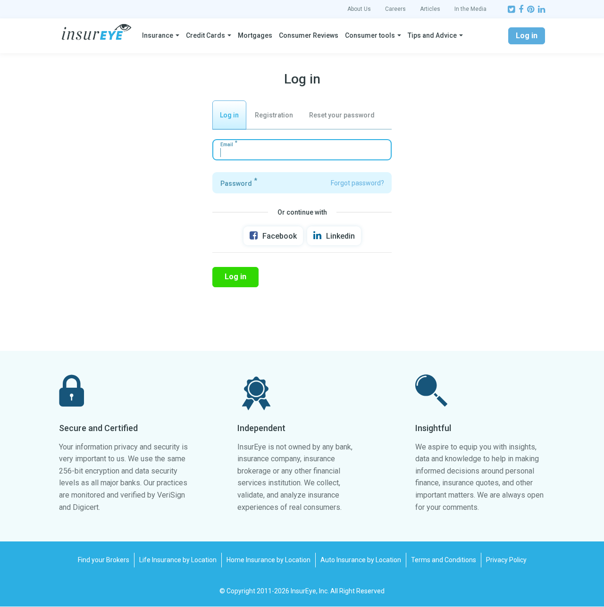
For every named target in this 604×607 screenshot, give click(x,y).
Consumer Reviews (308, 35)
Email (226, 144)
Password (236, 183)
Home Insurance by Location (268, 560)
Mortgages (255, 35)
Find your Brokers (103, 560)
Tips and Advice (432, 35)
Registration (274, 115)
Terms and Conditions (443, 560)
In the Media (470, 9)
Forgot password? (357, 183)
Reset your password (342, 115)
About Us (359, 9)
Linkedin (340, 236)
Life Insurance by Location (178, 560)
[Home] (96, 32)
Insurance (157, 35)
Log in (526, 35)
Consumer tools (370, 35)
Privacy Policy (506, 560)
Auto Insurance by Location (360, 560)
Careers (395, 9)
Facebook (279, 236)
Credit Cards (205, 35)
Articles (430, 9)
